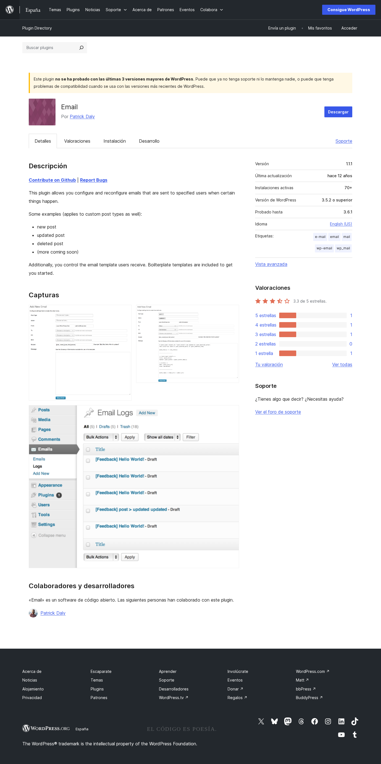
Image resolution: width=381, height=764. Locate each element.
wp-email (324, 248)
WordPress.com (313, 671)
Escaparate (101, 671)
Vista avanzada (271, 264)
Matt (302, 680)
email (334, 237)
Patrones (99, 697)
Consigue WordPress (348, 9)
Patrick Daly (82, 116)
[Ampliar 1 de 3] (124, 312)
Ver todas (342, 364)
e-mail (320, 237)
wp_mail (343, 248)
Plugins (97, 689)
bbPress (306, 689)
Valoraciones (77, 141)
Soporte (344, 141)
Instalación (114, 141)
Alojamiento (33, 689)
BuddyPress (309, 697)
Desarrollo (149, 141)
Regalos (237, 697)
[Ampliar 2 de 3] (231, 312)
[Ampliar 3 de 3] (231, 412)
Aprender (168, 671)
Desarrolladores (174, 689)
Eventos (235, 680)
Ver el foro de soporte (278, 412)
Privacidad (32, 697)
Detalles (43, 141)
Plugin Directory (37, 28)
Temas (97, 680)
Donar (235, 689)
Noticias (29, 680)
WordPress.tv (174, 697)
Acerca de (32, 671)
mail (346, 237)
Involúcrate (238, 671)
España (82, 729)
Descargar (338, 112)
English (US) (341, 224)
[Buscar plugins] (81, 47)
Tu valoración (269, 364)
